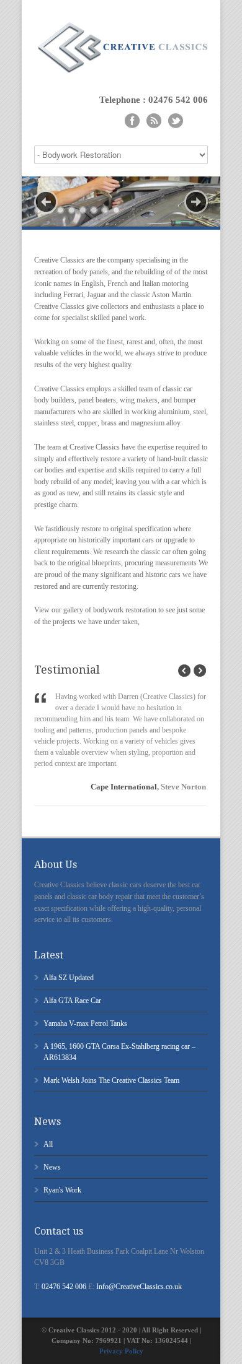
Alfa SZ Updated (68, 977)
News (52, 1167)
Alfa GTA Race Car (72, 1000)
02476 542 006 (64, 1286)
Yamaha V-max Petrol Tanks (85, 1023)
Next (196, 202)
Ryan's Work (62, 1190)
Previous (46, 202)
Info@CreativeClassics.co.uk (139, 1286)
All (48, 1144)
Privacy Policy (121, 1351)
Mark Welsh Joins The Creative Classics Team (111, 1080)
